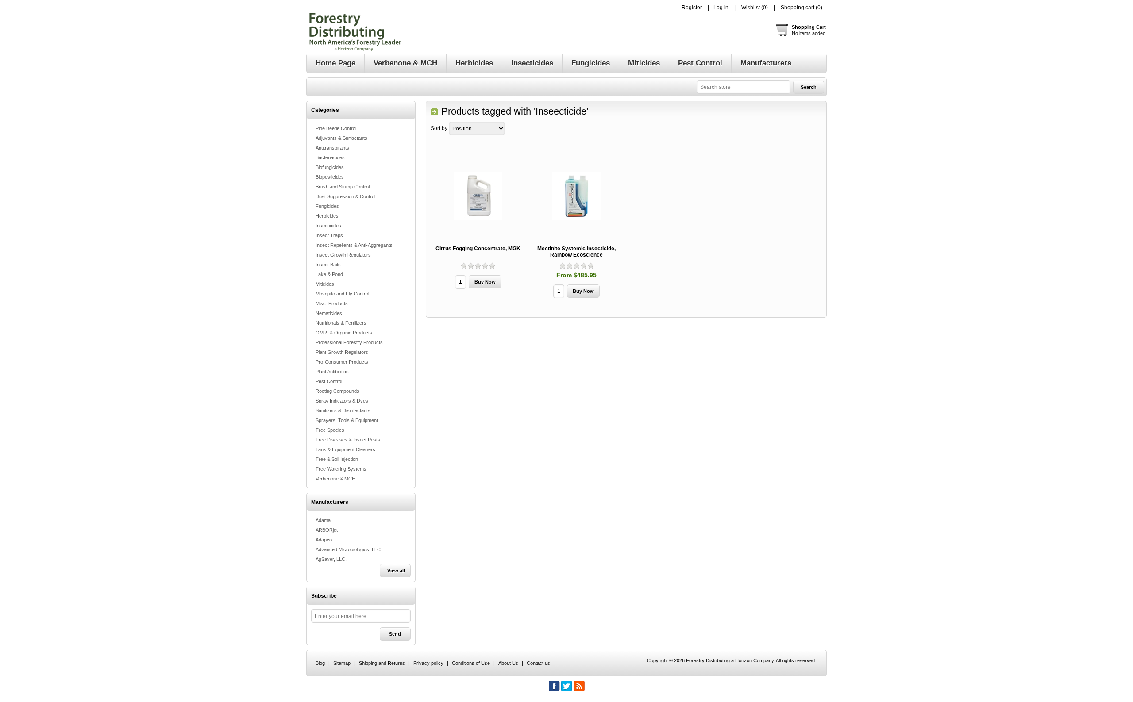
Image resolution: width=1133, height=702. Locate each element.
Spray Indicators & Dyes (342, 400)
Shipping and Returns (382, 663)
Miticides (325, 284)
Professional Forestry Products (349, 342)
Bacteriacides (330, 157)
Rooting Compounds (337, 391)
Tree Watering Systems (341, 469)
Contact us (538, 663)
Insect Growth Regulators (343, 254)
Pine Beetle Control (336, 128)
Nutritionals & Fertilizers (341, 323)
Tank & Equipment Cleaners (345, 449)
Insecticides (328, 225)
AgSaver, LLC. (331, 559)
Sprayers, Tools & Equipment (347, 420)
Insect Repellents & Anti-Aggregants (354, 245)
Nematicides (329, 313)
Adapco (324, 539)
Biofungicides (330, 167)
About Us (508, 663)
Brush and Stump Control (343, 186)
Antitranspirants (332, 147)
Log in (720, 7)
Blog (320, 663)
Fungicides (327, 206)
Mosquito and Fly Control (342, 293)
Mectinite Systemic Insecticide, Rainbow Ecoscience (576, 252)
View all (396, 570)
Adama (323, 520)
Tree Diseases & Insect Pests (348, 439)
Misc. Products (332, 303)
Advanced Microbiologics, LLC (348, 549)
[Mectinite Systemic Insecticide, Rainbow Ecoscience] (577, 196)
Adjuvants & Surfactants (341, 138)
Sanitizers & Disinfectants (343, 410)
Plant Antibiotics (332, 371)
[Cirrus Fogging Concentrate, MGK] (478, 196)
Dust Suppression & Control (345, 196)
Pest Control (329, 381)
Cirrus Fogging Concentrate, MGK (477, 249)
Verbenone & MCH (335, 478)
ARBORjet (327, 530)
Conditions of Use (471, 663)
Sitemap (342, 663)
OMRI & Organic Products (344, 332)
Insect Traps (329, 235)
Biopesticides (330, 177)
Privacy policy (428, 663)
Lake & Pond (329, 274)
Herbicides (327, 216)
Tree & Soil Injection (337, 459)
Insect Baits (328, 264)
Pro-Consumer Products (342, 361)
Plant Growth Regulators (342, 352)
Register (692, 7)
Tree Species (330, 430)
